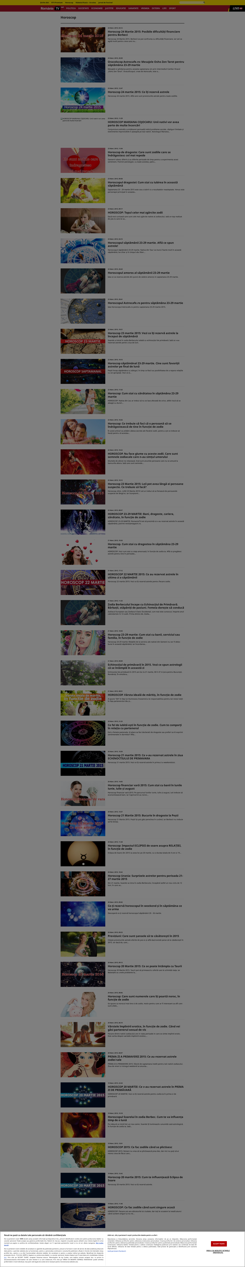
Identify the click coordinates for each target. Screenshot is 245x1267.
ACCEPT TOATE (219, 1244)
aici (5, 1257)
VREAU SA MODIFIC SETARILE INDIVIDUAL (218, 1251)
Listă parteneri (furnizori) (117, 1251)
